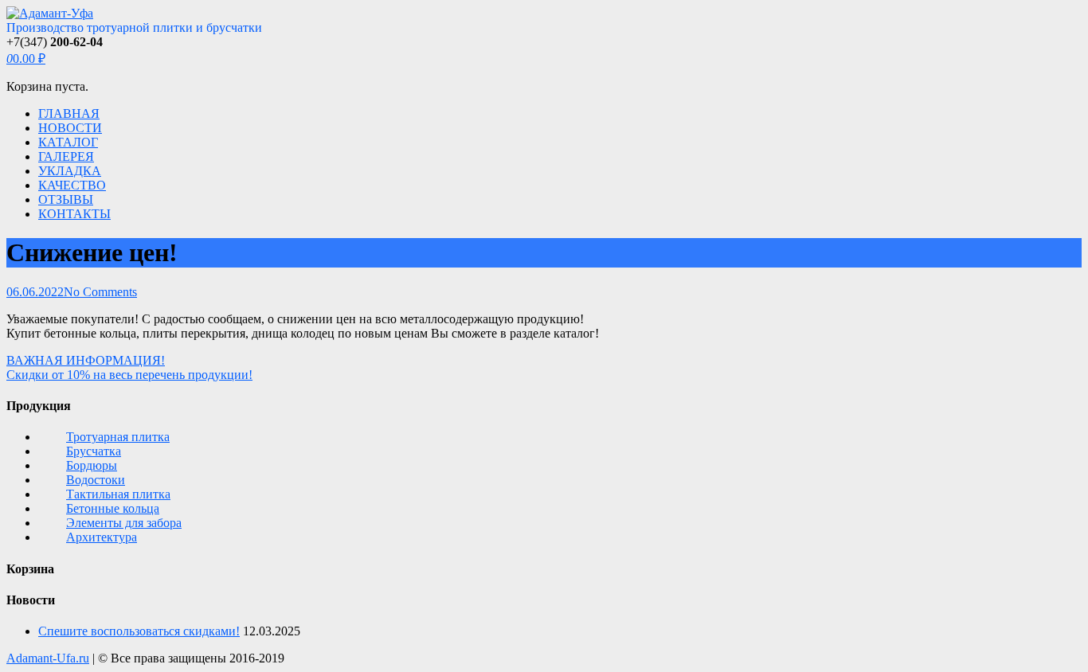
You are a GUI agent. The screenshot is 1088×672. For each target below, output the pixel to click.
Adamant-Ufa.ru (47, 658)
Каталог (68, 142)
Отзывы (65, 199)
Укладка (69, 171)
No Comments (100, 292)
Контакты (74, 214)
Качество (72, 185)
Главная (69, 113)
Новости (70, 128)
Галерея (66, 156)
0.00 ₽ (25, 58)
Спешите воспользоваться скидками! (139, 631)
